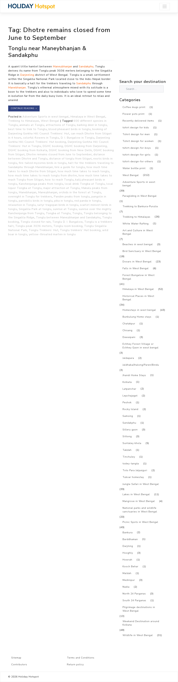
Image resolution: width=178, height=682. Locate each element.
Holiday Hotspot (28, 676)
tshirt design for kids (136, 127)
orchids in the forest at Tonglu (80, 192)
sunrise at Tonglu (65, 209)
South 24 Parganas (134, 600)
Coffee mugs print (134, 107)
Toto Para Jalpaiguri (135, 470)
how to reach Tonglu (59, 180)
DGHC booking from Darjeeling (85, 146)
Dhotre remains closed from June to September (59, 154)
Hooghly (128, 553)
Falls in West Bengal (136, 268)
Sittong (127, 436)
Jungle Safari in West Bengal (141, 484)
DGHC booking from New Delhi (70, 150)
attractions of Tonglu (60, 125)
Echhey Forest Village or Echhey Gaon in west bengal (141, 345)
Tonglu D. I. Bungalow (67, 222)
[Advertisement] (148, 53)
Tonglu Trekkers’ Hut (43, 230)
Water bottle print (134, 168)
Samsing (128, 416)
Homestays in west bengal (139, 310)
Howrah (127, 559)
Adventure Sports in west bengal (45, 117)
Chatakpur (129, 323)
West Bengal (50, 121)
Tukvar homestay (133, 477)
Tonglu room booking (68, 226)
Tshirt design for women (138, 141)
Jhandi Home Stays (134, 375)
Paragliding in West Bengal (140, 196)
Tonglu (77, 213)
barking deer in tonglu (92, 125)
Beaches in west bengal (138, 244)
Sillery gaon (130, 429)
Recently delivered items (138, 120)
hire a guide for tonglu (70, 167)
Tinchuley (129, 456)
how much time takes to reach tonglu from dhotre (42, 175)
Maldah (127, 573)
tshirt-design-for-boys (137, 148)
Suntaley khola (132, 443)
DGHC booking (53, 146)
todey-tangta (131, 463)
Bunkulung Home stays (137, 316)
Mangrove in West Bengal (139, 501)
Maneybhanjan (62, 66)
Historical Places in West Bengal (138, 297)
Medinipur (129, 580)
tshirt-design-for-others (138, 161)
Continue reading (24, 108)
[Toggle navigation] (164, 6)
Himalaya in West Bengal (88, 117)
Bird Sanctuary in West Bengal (142, 251)
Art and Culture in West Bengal (138, 232)
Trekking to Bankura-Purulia (140, 206)
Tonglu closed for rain (36, 222)
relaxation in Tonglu (22, 205)
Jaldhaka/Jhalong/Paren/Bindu (141, 365)
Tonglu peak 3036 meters (33, 226)
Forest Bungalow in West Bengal (139, 277)
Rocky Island (130, 409)
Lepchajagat (130, 395)
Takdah (127, 450)
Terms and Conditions (80, 657)
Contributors (19, 664)
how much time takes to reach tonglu (83, 171)
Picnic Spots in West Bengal (140, 522)
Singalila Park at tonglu (35, 209)
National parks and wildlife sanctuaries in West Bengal (140, 509)
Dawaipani (129, 337)
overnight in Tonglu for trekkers (30, 196)
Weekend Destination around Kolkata (141, 623)
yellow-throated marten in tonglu (52, 234)
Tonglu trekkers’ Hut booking (80, 230)
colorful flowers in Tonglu (41, 138)
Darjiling (128, 546)
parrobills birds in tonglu (36, 201)
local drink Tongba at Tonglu (85, 184)
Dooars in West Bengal (137, 261)
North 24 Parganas (134, 593)
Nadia (126, 587)
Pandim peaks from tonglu (72, 196)
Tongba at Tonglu (58, 213)
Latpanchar (129, 389)
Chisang (127, 330)
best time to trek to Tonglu (27, 129)
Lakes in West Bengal (136, 494)
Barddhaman (130, 539)
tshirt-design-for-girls (137, 154)
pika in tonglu (63, 201)
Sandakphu (86, 66)
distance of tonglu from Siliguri (70, 159)
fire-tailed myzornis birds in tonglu (43, 163)
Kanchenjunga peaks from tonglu (41, 184)
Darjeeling (27, 75)
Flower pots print (133, 114)
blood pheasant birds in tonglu (69, 129)
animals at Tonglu (31, 125)
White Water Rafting (136, 223)
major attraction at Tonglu (61, 188)
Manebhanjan (17, 87)
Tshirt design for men (136, 134)
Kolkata (127, 382)
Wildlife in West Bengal (138, 635)
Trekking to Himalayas (23, 121)
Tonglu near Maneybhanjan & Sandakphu (47, 51)
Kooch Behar (130, 566)
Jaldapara (128, 358)
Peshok (127, 402)
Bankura (128, 532)
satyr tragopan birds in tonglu (57, 205)
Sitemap (16, 657)
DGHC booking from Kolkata (27, 150)
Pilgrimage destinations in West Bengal (139, 609)
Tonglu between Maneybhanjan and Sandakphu (68, 217)
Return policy (75, 664)
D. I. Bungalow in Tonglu (77, 138)
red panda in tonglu (87, 201)
